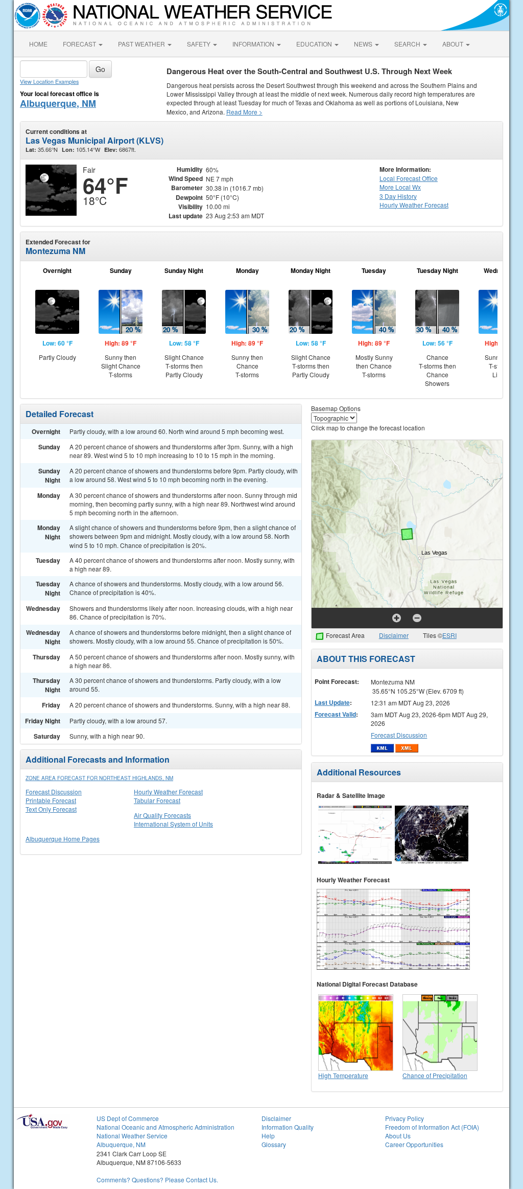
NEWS (364, 43)
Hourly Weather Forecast (168, 791)
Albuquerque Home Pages (63, 838)
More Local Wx (400, 186)
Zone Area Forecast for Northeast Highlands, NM (99, 778)
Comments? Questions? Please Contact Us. (157, 1179)
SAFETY (199, 43)
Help (268, 1135)
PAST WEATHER (142, 43)
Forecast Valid (335, 714)
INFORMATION (254, 43)
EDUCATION (315, 43)
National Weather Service (132, 1135)
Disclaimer (394, 635)
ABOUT (453, 43)
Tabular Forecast (157, 800)
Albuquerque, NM (58, 103)
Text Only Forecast (51, 809)
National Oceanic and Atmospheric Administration (165, 1127)
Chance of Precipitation (434, 1075)
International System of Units (173, 823)
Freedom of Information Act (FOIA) (432, 1127)
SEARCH (408, 43)
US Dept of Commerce (128, 1118)
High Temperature (343, 1075)
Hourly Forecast (413, 204)
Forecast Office (408, 178)
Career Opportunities (414, 1144)
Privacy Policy (404, 1118)
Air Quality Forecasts (162, 815)
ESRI (449, 635)
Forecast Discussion (54, 791)
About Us (398, 1135)
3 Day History (398, 196)
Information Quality (288, 1127)
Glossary (274, 1144)
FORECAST (80, 43)
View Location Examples (49, 81)
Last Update (332, 702)
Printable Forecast (51, 800)
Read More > (244, 111)
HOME (38, 43)
